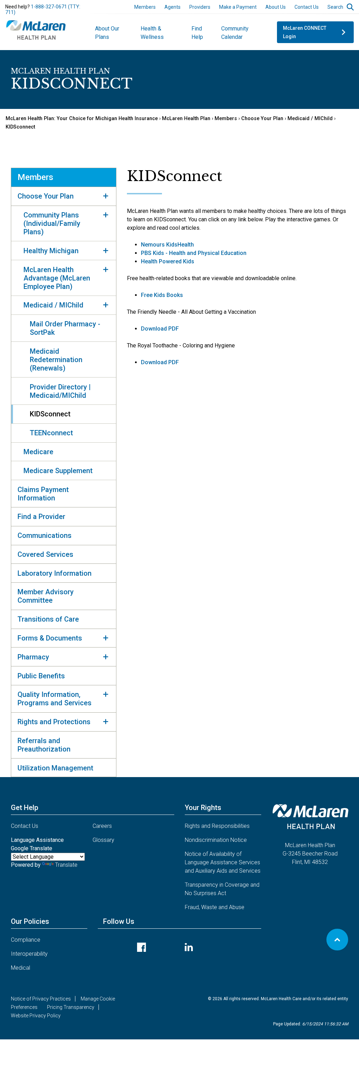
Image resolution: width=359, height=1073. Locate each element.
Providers (199, 7)
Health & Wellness (152, 32)
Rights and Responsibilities (217, 826)
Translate (66, 864)
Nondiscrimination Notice (216, 840)
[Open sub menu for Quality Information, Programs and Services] (106, 694)
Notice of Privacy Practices (41, 999)
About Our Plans (107, 32)
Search (335, 7)
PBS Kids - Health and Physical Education (193, 253)
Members (145, 7)
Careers (102, 826)
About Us (275, 7)
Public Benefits (41, 676)
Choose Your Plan (262, 119)
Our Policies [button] (30, 921)
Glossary (103, 840)
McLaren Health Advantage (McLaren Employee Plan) (56, 278)
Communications (45, 535)
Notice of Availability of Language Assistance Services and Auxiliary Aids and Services (222, 862)
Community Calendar (235, 32)
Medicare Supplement (58, 470)
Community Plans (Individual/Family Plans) (51, 223)
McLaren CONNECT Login (304, 32)
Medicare (38, 452)
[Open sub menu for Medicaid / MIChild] (106, 305)
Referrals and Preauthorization (44, 744)
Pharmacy (33, 657)
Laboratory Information (55, 573)
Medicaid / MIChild (310, 119)
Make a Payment (238, 7)
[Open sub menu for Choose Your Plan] (106, 196)
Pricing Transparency (70, 1007)
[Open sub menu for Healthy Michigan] (106, 250)
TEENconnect (51, 433)
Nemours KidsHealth (167, 244)
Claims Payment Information (43, 493)
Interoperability (29, 953)
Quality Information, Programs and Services (55, 698)
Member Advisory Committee (46, 596)
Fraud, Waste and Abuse (214, 907)
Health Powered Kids (167, 261)
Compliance (25, 939)
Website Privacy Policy (36, 1015)
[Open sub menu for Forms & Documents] (106, 638)
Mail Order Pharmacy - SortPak (65, 328)
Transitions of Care (48, 619)
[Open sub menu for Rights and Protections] (106, 722)
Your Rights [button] (203, 807)
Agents (172, 7)
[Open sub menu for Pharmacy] (106, 657)
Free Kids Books (162, 295)
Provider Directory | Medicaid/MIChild (60, 391)
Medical (20, 967)
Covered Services (45, 554)
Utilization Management (55, 768)
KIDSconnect (20, 127)
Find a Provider (41, 516)
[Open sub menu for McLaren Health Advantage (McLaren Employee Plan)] (106, 269)
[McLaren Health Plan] (36, 29)
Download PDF (160, 328)
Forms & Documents (50, 638)
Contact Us (306, 7)
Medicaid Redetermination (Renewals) (56, 359)
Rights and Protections (54, 722)
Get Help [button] (24, 807)
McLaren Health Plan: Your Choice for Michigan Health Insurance (82, 119)
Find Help (197, 32)
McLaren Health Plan (186, 119)
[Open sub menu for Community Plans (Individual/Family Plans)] (106, 215)
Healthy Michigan (51, 251)
